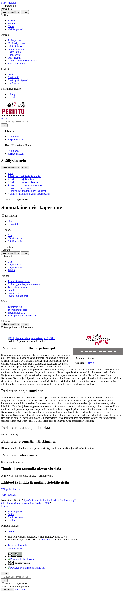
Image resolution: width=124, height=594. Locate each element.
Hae (4, 125)
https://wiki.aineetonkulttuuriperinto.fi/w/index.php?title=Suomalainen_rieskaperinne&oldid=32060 (38, 501)
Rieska (90, 362)
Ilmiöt (11, 514)
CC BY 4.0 (48, 539)
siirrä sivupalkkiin (11, 12)
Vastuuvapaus (15, 548)
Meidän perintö (15, 511)
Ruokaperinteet (15, 517)
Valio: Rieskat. (8, 494)
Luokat (5, 506)
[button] (3, 6)
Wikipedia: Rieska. (11, 489)
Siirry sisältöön (8, 2)
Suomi (11, 531)
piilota (24, 12)
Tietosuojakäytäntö (17, 545)
